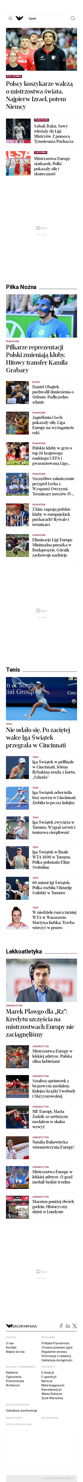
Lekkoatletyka (24, 951)
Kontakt (11, 1347)
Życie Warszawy (52, 1398)
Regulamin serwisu (54, 1351)
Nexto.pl (47, 1381)
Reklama (12, 1372)
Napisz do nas (15, 1351)
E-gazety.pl (49, 1377)
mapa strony (14, 1418)
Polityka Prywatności (55, 1343)
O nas (10, 1343)
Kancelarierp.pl (51, 1389)
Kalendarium (50, 1418)
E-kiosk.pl (48, 1372)
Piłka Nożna (21, 287)
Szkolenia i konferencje (21, 1410)
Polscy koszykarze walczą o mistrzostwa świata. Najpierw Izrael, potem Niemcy (39, 95)
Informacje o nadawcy (56, 1356)
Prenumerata (15, 1381)
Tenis (13, 669)
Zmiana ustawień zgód (57, 1347)
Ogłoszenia (13, 1377)
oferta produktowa (19, 1424)
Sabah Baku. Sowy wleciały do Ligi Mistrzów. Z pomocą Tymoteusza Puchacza (53, 134)
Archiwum (13, 1385)
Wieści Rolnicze (52, 1394)
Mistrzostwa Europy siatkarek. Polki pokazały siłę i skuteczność (52, 166)
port (32, 18)
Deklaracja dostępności (57, 1360)
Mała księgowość (53, 1385)
